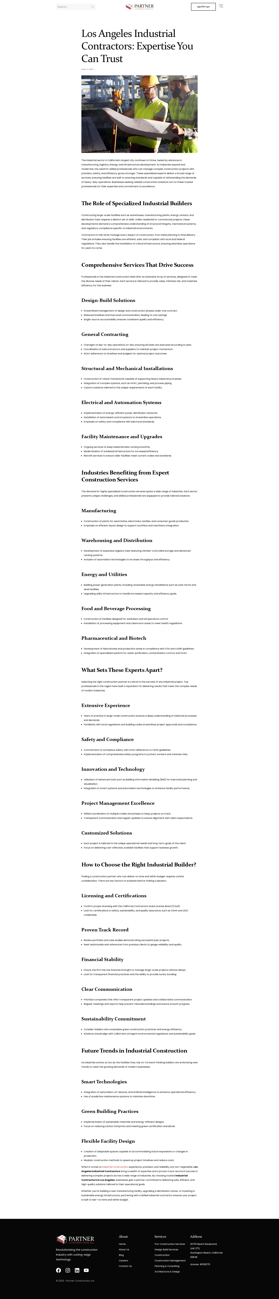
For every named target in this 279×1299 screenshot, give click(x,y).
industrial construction (115, 1167)
